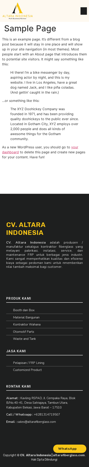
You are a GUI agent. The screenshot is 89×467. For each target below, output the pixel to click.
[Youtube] (27, 276)
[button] (84, 11)
